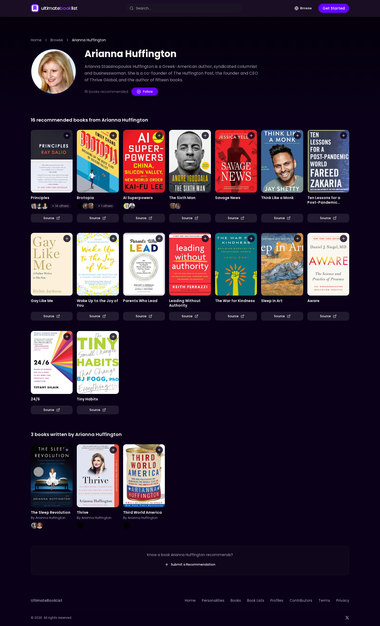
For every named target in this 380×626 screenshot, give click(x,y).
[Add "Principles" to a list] (67, 135)
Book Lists (255, 600)
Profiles (276, 600)
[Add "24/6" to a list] (67, 336)
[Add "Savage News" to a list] (251, 135)
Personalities (213, 600)
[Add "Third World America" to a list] (159, 450)
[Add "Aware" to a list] (343, 238)
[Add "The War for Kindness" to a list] (251, 238)
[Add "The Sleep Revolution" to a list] (67, 450)
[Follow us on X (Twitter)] (347, 618)
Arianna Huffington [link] (89, 40)
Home (36, 40)
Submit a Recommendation (193, 564)
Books (236, 600)
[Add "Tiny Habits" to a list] (113, 336)
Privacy (342, 600)
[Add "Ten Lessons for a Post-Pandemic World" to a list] (343, 135)
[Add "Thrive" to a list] (113, 450)
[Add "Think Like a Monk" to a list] (297, 135)
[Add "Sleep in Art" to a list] (297, 238)
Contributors (301, 600)
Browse (306, 8)
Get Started (334, 8)
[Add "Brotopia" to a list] (113, 135)
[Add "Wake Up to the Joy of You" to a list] (113, 238)
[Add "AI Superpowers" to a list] (159, 135)
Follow (148, 91)
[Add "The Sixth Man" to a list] (205, 135)
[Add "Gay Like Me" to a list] (67, 238)
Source (48, 218)
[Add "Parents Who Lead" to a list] (159, 238)
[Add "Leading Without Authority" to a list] (205, 238)
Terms (324, 600)
